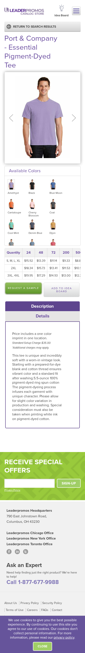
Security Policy (52, 603)
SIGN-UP (69, 483)
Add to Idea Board (61, 290)
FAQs (44, 610)
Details (42, 316)
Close (42, 646)
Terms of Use (15, 610)
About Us (10, 603)
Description (42, 306)
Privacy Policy (12, 490)
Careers (32, 610)
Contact (57, 610)
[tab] (42, 306)
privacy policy (64, 637)
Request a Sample (23, 288)
